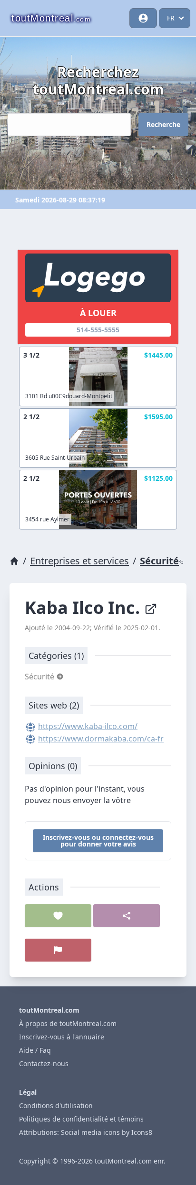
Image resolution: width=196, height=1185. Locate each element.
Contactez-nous (44, 1063)
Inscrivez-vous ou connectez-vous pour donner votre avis (98, 840)
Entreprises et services (79, 560)
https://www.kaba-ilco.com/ (87, 726)
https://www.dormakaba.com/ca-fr (101, 738)
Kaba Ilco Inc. (84, 607)
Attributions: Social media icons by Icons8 (85, 1132)
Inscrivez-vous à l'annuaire (61, 1036)
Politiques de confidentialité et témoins (81, 1118)
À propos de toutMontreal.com (68, 1023)
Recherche (163, 124)
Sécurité (159, 560)
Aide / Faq (35, 1050)
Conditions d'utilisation (56, 1105)
